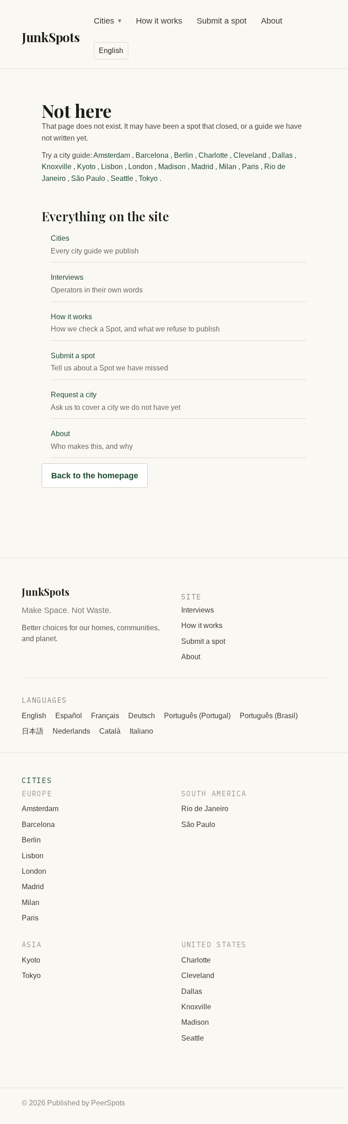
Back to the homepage (94, 475)
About (271, 20)
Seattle (122, 178)
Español (68, 716)
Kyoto (86, 166)
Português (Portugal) (197, 716)
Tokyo (148, 178)
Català (110, 731)
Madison (172, 166)
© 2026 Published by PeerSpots (73, 1103)
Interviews (67, 277)
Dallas (282, 155)
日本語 (33, 731)
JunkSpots (50, 37)
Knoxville (57, 166)
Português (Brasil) (269, 716)
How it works (159, 20)
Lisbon (112, 166)
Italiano (141, 731)
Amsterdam (111, 155)
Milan (228, 166)
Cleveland (249, 155)
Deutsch (141, 716)
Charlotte (213, 155)
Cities (104, 20)
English (34, 716)
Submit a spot (221, 20)
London (140, 166)
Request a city (74, 395)
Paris (250, 166)
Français (105, 716)
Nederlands (71, 731)
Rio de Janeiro (204, 809)
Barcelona (152, 155)
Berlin (183, 155)
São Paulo (88, 178)
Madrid (202, 166)
